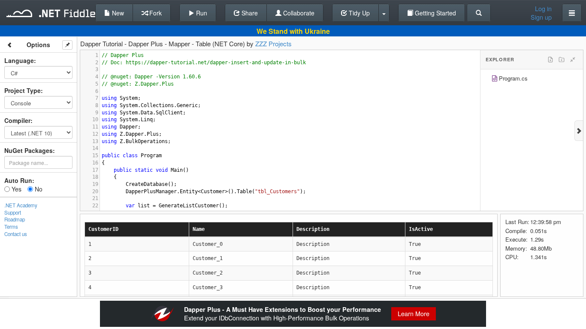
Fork (155, 13)
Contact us (15, 233)
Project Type (22, 90)
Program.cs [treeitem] (513, 78)
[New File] (550, 59)
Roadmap (14, 219)
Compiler (17, 120)
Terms (11, 226)
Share (249, 13)
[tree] (531, 79)
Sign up (541, 17)
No (37, 189)
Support (12, 212)
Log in (543, 8)
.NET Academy (20, 205)
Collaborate (297, 13)
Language (19, 60)
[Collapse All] (573, 59)
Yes (15, 189)
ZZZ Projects (273, 43)
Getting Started (434, 13)
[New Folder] (561, 59)
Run (200, 13)
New (117, 13)
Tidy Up (358, 13)
